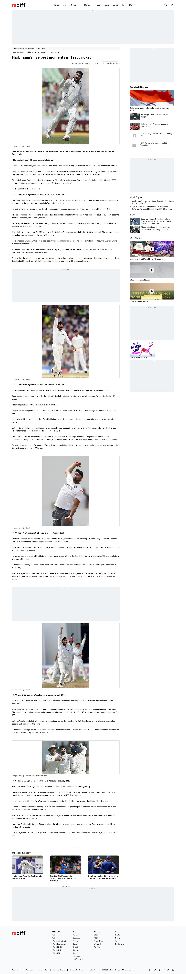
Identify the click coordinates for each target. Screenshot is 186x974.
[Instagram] (164, 970)
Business (76, 938)
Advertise (29, 970)
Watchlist (97, 944)
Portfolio (97, 947)
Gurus (115, 5)
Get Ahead (76, 950)
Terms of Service (59, 970)
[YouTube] (168, 970)
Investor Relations (76, 970)
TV (123, 5)
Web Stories (136, 238)
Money (87, 5)
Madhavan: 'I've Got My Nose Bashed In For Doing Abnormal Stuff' (153, 202)
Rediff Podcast (78, 959)
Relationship (119, 944)
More (131, 5)
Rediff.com (111, 970)
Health (117, 935)
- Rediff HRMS (56, 947)
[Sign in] (172, 5)
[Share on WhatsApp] (150, 970)
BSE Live (97, 935)
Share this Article (111, 63)
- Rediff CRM (56, 950)
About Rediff (16, 970)
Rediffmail (55, 935)
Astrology (76, 956)
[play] (151, 248)
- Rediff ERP (56, 953)
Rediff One (55, 938)
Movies (75, 941)
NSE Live (97, 938)
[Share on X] (155, 970)
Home (56, 5)
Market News (98, 941)
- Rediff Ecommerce (59, 944)
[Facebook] (159, 970)
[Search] (166, 5)
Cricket (21, 52)
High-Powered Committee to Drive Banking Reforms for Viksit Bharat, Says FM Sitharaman (152, 208)
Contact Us (92, 970)
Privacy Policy (43, 970)
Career (117, 941)
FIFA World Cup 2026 (138, 358)
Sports (75, 944)
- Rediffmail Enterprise (59, 941)
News (73, 5)
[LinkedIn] (173, 970)
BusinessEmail (103, 5)
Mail (64, 5)
